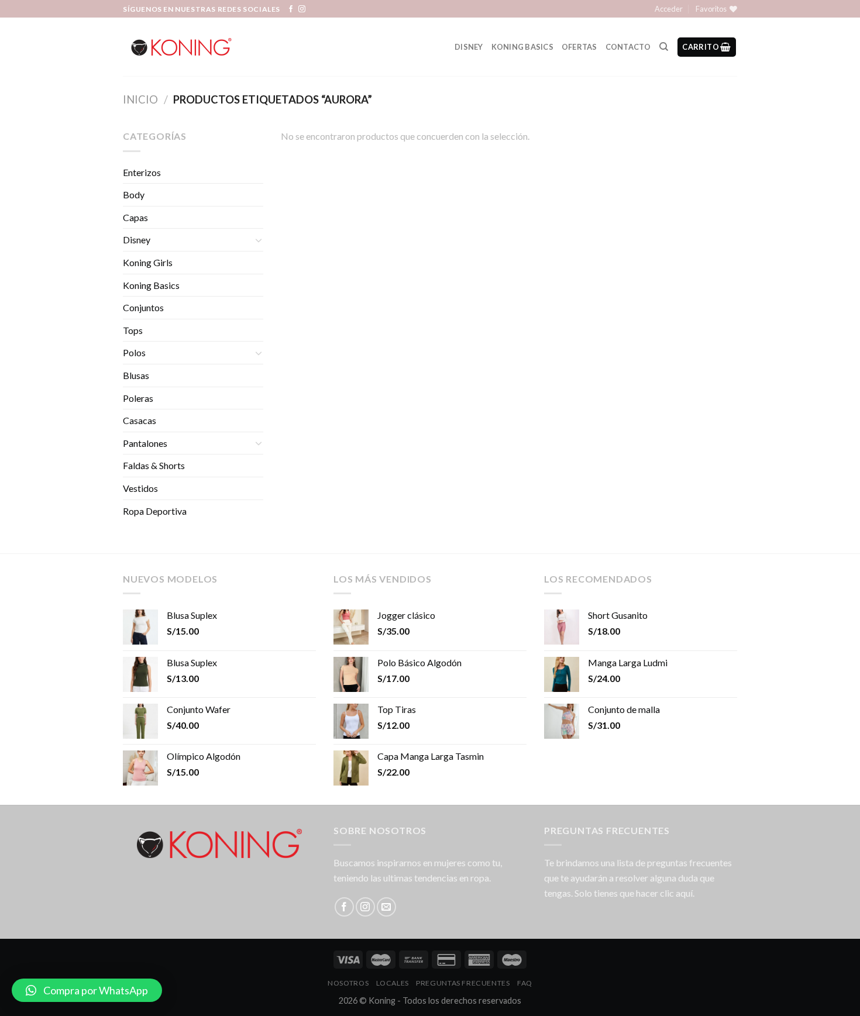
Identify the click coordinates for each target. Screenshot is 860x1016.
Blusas (136, 375)
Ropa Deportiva (155, 510)
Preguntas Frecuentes (463, 983)
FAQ (524, 983)
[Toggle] (258, 240)
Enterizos (142, 172)
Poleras (138, 398)
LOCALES (392, 983)
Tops (133, 330)
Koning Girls (148, 262)
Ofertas (579, 46)
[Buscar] (663, 47)
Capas (135, 217)
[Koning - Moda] (181, 47)
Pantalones (145, 443)
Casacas (139, 420)
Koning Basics (522, 46)
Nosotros (348, 983)
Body (134, 194)
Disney (469, 46)
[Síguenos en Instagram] (301, 9)
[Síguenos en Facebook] (290, 9)
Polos (134, 352)
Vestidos (140, 488)
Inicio (140, 99)
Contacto (628, 46)
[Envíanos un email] (386, 907)
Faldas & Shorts (154, 465)
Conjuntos (143, 307)
